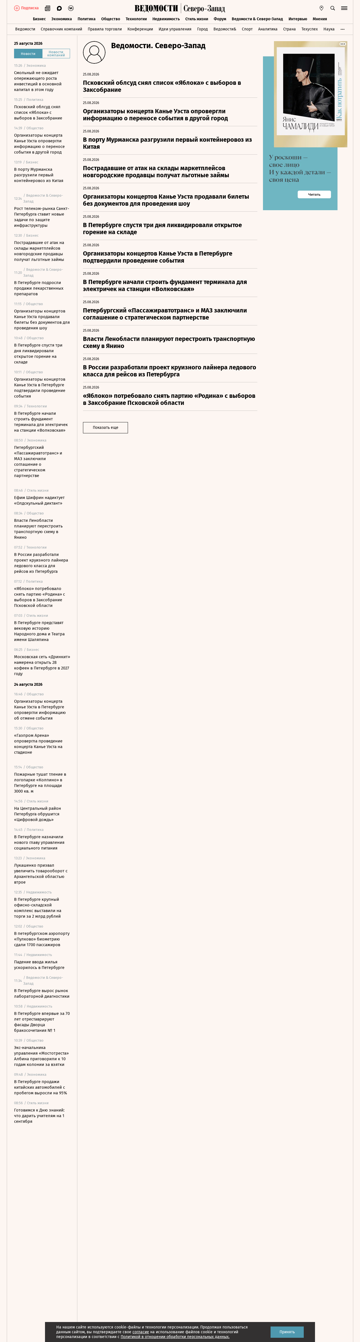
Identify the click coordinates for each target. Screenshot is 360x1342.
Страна (289, 29)
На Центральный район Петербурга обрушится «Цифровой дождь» (37, 814)
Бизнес (39, 19)
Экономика (61, 19)
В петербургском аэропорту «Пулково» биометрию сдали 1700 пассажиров (41, 939)
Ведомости (25, 29)
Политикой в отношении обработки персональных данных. (175, 1336)
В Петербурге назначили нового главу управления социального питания (39, 842)
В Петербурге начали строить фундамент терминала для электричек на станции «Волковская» (41, 422)
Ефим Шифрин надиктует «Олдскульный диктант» (39, 500)
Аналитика (268, 29)
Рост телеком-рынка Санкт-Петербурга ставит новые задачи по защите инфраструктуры (41, 217)
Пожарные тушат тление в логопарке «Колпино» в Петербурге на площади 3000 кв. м (40, 783)
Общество (110, 19)
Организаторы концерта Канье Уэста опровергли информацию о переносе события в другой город (39, 144)
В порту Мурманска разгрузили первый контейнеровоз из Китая (38, 175)
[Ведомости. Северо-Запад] (203, 8)
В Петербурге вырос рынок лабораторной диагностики (41, 993)
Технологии (136, 19)
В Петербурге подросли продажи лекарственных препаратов (38, 288)
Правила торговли (105, 29)
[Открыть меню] (344, 8)
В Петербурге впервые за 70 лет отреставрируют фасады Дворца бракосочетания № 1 (42, 1022)
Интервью (298, 19)
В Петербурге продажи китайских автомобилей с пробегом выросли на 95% (40, 1087)
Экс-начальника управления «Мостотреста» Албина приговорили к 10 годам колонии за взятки (41, 1056)
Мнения (320, 19)
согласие (140, 1332)
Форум (220, 19)
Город (202, 29)
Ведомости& (224, 29)
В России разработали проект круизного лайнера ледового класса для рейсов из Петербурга (41, 563)
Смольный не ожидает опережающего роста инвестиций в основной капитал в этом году (38, 81)
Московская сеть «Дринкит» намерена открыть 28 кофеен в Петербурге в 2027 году (42, 665)
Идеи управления (175, 29)
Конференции (140, 29)
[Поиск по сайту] (333, 8)
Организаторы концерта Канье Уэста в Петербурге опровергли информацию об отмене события (40, 710)
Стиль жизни (196, 19)
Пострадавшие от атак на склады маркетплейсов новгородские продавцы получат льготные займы (39, 251)
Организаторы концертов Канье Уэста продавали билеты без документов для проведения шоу (42, 319)
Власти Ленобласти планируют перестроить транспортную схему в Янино (38, 529)
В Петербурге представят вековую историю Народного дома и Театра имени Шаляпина (39, 631)
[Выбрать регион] (321, 8)
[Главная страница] (156, 8)
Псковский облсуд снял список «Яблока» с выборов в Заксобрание (38, 112)
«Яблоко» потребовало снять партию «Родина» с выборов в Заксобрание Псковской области (39, 597)
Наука (329, 29)
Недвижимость (166, 19)
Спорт (247, 29)
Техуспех (310, 29)
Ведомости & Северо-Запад (257, 19)
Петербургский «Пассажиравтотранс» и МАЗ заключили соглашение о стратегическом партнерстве (38, 461)
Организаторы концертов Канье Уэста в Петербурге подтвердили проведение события (39, 388)
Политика (87, 19)
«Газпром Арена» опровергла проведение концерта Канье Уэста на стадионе (38, 744)
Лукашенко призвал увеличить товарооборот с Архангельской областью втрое (41, 874)
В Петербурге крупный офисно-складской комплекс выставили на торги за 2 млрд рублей (37, 908)
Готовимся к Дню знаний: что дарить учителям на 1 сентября (39, 1116)
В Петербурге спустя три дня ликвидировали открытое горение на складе (38, 354)
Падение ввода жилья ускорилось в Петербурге (39, 964)
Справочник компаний (61, 29)
